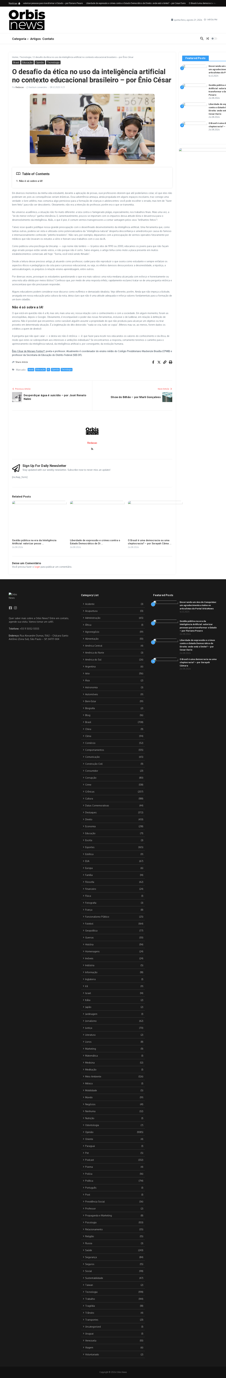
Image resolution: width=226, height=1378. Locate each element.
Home (15, 57)
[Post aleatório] (207, 38)
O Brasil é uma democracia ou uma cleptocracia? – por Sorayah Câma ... (149, 542)
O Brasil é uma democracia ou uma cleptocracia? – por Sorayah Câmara (198, 662)
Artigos (35, 39)
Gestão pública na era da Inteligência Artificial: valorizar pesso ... (34, 542)
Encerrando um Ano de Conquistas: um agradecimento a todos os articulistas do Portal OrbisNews (198, 605)
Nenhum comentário (38, 87)
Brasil (16, 62)
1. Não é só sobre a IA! (29, 181)
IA (48, 369)
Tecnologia (25, 57)
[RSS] (92, 449)
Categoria (19, 39)
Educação (27, 62)
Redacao (20, 87)
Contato (48, 39)
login (37, 566)
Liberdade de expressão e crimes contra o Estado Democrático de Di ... (95, 542)
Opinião (40, 62)
